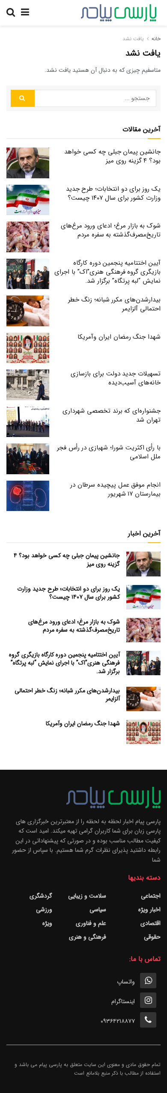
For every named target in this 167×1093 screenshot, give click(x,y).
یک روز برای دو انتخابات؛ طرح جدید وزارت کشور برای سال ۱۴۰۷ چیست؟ (113, 193)
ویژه (47, 923)
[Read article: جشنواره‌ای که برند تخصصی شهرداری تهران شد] (27, 422)
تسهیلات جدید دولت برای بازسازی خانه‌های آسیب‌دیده (116, 378)
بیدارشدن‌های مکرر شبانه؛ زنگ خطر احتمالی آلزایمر (114, 304)
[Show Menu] (25, 13)
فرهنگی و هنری (87, 937)
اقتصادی (150, 923)
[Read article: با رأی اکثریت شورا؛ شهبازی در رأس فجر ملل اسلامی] (27, 458)
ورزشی (44, 909)
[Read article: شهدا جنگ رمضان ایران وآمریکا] (27, 348)
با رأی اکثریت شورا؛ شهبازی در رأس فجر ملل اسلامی (109, 452)
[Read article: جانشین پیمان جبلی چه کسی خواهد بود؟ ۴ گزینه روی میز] (27, 163)
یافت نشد (133, 39)
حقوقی (152, 937)
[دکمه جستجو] (10, 13)
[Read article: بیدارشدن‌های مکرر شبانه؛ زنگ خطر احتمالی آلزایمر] (27, 310)
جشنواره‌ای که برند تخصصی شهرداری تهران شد (112, 415)
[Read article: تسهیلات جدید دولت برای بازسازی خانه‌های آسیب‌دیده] (27, 384)
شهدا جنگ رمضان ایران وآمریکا (119, 337)
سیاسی (97, 909)
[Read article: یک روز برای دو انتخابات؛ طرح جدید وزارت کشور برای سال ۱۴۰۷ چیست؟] (27, 200)
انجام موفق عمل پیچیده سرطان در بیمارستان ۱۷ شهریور (115, 489)
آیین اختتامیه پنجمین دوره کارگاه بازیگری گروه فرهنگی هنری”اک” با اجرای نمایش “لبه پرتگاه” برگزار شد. (107, 272)
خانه (156, 39)
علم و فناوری (91, 923)
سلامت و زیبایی (87, 896)
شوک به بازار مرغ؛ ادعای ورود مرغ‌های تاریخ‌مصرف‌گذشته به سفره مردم (111, 230)
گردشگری (41, 896)
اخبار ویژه (149, 909)
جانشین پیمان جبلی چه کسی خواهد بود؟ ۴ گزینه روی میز (112, 156)
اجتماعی (151, 896)
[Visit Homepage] (118, 12)
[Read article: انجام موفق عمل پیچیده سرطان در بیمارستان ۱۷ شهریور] (27, 496)
